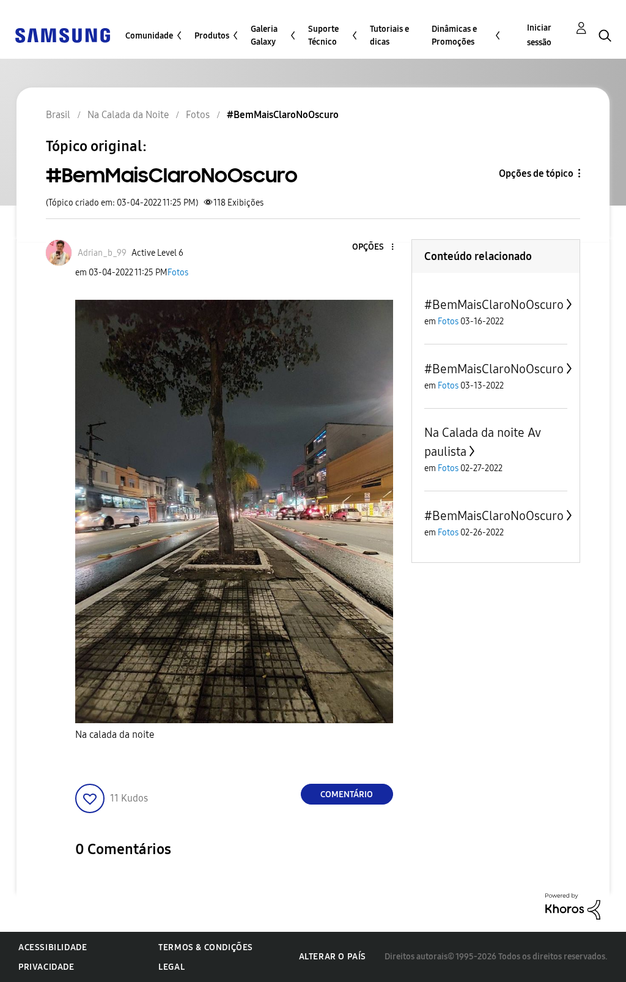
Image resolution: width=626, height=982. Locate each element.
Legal (171, 967)
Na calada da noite (114, 734)
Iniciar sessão (539, 35)
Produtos (211, 36)
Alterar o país (332, 956)
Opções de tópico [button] (536, 173)
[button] (371, 247)
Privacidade (46, 967)
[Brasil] (62, 34)
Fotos (178, 272)
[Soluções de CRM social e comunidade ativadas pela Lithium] (572, 906)
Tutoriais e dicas (389, 35)
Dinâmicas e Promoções (454, 35)
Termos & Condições (205, 947)
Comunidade (149, 36)
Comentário (346, 794)
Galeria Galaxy (264, 35)
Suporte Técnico (323, 35)
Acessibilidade (52, 947)
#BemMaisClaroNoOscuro (494, 304)
